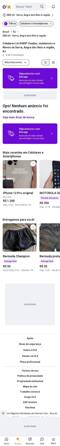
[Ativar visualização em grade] (53, 62)
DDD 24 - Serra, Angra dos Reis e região (24, 35)
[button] (30, 7)
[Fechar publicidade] (3, 413)
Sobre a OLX (30, 350)
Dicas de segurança (30, 344)
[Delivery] (10, 78)
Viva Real (30, 407)
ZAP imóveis (30, 402)
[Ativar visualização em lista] (45, 62)
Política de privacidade (30, 376)
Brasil (6, 32)
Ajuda (30, 338)
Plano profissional (30, 362)
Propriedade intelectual (30, 381)
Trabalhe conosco (30, 391)
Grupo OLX (30, 397)
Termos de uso (30, 370)
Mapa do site (30, 386)
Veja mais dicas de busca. (19, 117)
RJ (14, 32)
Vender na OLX (30, 356)
